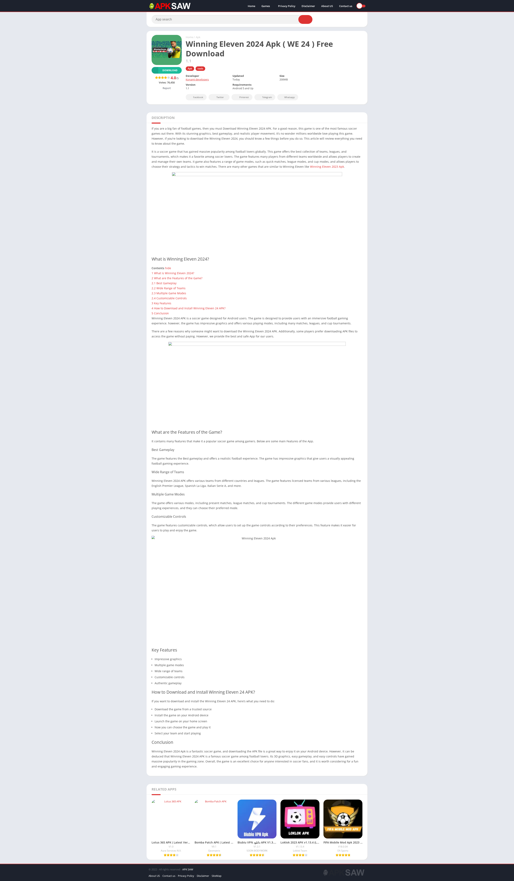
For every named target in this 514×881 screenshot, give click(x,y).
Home (251, 6)
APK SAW (187, 869)
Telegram (267, 97)
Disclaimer (308, 6)
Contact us (345, 6)
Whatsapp (289, 97)
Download (169, 70)
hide (168, 268)
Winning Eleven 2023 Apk (327, 166)
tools (200, 68)
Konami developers (197, 79)
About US (327, 6)
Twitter (220, 97)
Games (265, 6)
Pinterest (244, 97)
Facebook (198, 97)
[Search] (305, 19)
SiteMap (216, 876)
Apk (198, 37)
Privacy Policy (286, 6)
